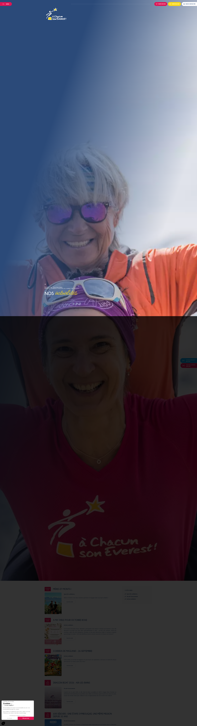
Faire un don (162, 4)
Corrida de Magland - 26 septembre (72, 651)
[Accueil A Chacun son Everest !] (56, 14)
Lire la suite (70, 601)
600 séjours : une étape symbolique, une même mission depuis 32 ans (82, 715)
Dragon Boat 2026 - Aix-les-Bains (71, 682)
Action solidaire (68, 625)
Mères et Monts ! (62, 589)
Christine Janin (57, 287)
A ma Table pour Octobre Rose (70, 620)
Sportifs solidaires (69, 594)
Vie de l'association (69, 688)
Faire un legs (175, 4)
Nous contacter (190, 4)
